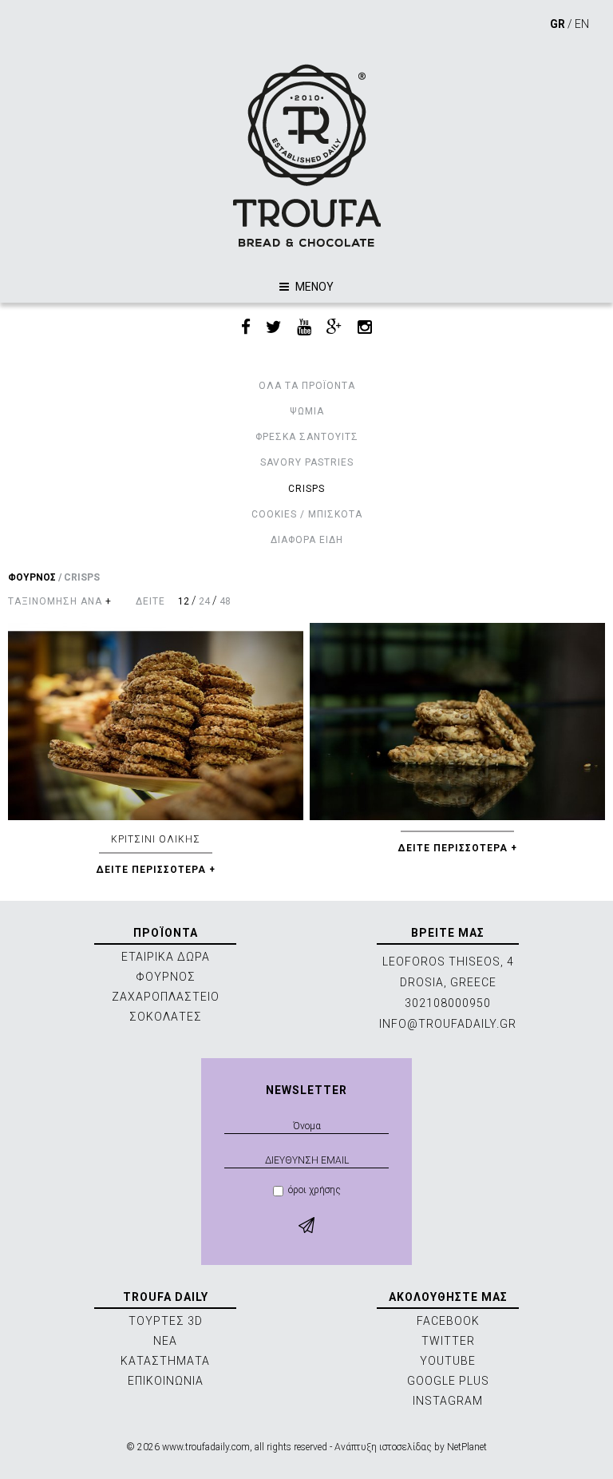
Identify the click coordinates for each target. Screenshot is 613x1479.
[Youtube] (304, 328)
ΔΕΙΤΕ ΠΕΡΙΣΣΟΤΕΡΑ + (156, 869)
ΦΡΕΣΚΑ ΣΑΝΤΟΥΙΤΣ (306, 436)
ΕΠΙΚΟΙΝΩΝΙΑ (166, 1380)
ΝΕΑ (165, 1340)
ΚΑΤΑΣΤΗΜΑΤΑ (165, 1360)
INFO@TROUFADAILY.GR (447, 1023)
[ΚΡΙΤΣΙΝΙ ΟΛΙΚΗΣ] (155, 721)
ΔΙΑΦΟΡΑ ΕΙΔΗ (307, 539)
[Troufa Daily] (306, 155)
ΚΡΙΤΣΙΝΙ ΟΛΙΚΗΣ (155, 839)
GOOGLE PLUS (448, 1380)
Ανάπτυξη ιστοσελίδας (383, 1447)
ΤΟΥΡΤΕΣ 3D (166, 1320)
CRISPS (306, 488)
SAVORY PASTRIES (307, 462)
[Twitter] (274, 328)
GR (557, 24)
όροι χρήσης (314, 1189)
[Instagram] (365, 328)
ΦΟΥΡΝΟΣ (32, 577)
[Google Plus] (334, 328)
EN (582, 24)
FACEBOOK (448, 1320)
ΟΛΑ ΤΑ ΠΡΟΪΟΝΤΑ (307, 385)
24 (204, 601)
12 (183, 601)
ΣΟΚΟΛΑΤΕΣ (165, 1016)
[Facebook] (246, 328)
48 (225, 601)
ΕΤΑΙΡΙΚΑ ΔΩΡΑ (165, 956)
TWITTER (448, 1340)
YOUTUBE (448, 1360)
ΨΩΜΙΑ (307, 411)
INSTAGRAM (448, 1400)
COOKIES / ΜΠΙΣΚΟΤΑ (306, 514)
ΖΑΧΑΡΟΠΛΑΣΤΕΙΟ (165, 996)
